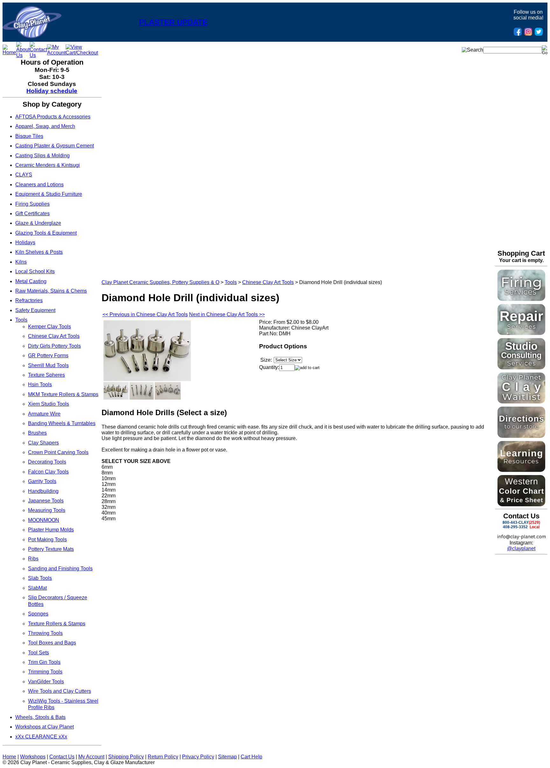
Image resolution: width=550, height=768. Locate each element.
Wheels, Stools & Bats (40, 717)
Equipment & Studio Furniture (48, 194)
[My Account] (56, 52)
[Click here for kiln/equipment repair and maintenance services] (521, 333)
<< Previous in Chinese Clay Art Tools (145, 314)
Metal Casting (30, 281)
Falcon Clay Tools (48, 471)
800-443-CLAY (516, 522)
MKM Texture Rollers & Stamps (63, 394)
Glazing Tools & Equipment (46, 233)
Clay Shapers (43, 442)
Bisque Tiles (29, 136)
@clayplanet (521, 548)
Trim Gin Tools (44, 662)
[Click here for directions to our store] (521, 436)
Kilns (21, 262)
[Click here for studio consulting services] (521, 367)
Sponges (38, 613)
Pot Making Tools (47, 539)
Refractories (29, 300)
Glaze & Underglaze (38, 223)
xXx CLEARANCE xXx (41, 736)
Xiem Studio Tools (48, 404)
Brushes (37, 433)
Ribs (33, 558)
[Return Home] (32, 36)
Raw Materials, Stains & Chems (51, 291)
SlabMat (37, 588)
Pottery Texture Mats (51, 549)
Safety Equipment (35, 310)
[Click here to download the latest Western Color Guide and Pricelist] (521, 504)
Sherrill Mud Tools (48, 365)
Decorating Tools (47, 462)
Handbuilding (43, 491)
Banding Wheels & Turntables (61, 423)
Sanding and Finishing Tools (60, 568)
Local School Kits (35, 271)
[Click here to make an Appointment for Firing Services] (521, 299)
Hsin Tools (40, 384)
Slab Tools (40, 578)
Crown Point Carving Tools (58, 452)
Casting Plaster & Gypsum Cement (54, 145)
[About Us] (23, 55)
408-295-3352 (515, 527)
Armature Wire (44, 413)
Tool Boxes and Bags (52, 642)
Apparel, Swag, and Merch (45, 126)
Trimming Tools (45, 671)
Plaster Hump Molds (51, 529)
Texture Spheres (46, 375)
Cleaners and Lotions (39, 184)
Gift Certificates (32, 213)
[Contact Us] (38, 55)
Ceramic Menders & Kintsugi (47, 165)
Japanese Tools (46, 500)
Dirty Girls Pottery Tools (54, 346)
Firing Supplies (32, 204)
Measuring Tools (46, 510)
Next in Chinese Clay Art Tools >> (227, 314)
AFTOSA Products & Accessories (52, 116)
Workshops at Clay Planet (44, 726)
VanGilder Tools (46, 681)
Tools (21, 320)
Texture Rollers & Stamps (56, 623)
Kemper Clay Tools (49, 326)
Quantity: (269, 367)
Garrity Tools (42, 481)
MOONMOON (43, 520)
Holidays (25, 242)
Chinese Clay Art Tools (54, 336)
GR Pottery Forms (48, 355)
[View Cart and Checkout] (82, 52)
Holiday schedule (51, 91)
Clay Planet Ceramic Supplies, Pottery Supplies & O (160, 282)
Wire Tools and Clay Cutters (59, 691)
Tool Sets (38, 652)
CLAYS (23, 174)
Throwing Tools (45, 633)
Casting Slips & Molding (42, 155)
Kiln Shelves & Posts (39, 252)
